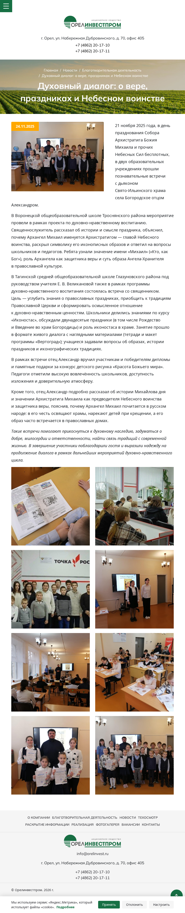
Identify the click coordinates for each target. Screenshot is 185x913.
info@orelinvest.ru (93, 853)
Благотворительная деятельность (84, 818)
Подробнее (65, 907)
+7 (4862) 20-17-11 (92, 51)
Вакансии (131, 825)
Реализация (83, 825)
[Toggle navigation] (6, 6)
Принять (109, 904)
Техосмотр (148, 818)
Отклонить (134, 904)
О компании (39, 818)
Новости (128, 818)
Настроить (161, 904)
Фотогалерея (107, 825)
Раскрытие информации (47, 825)
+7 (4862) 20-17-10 (92, 45)
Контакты (151, 825)
